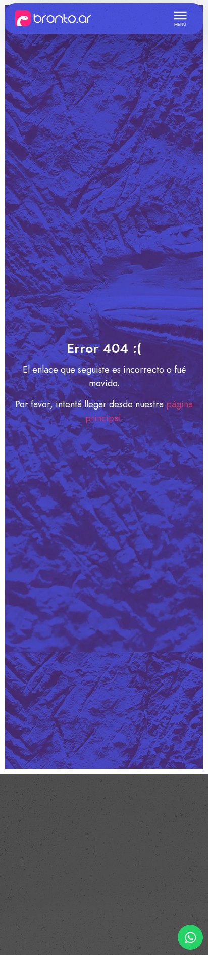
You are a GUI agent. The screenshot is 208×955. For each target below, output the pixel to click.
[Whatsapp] (190, 937)
